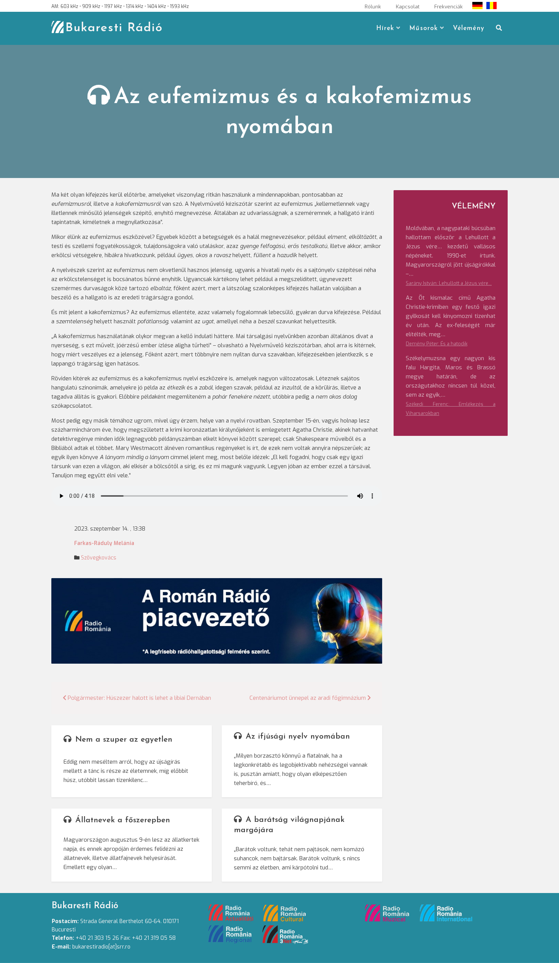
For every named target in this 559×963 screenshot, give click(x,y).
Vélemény (468, 28)
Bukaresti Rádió (114, 28)
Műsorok (423, 28)
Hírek (385, 28)
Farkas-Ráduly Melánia (104, 543)
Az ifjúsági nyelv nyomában (298, 737)
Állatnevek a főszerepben (122, 820)
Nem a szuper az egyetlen (123, 740)
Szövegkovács (98, 557)
